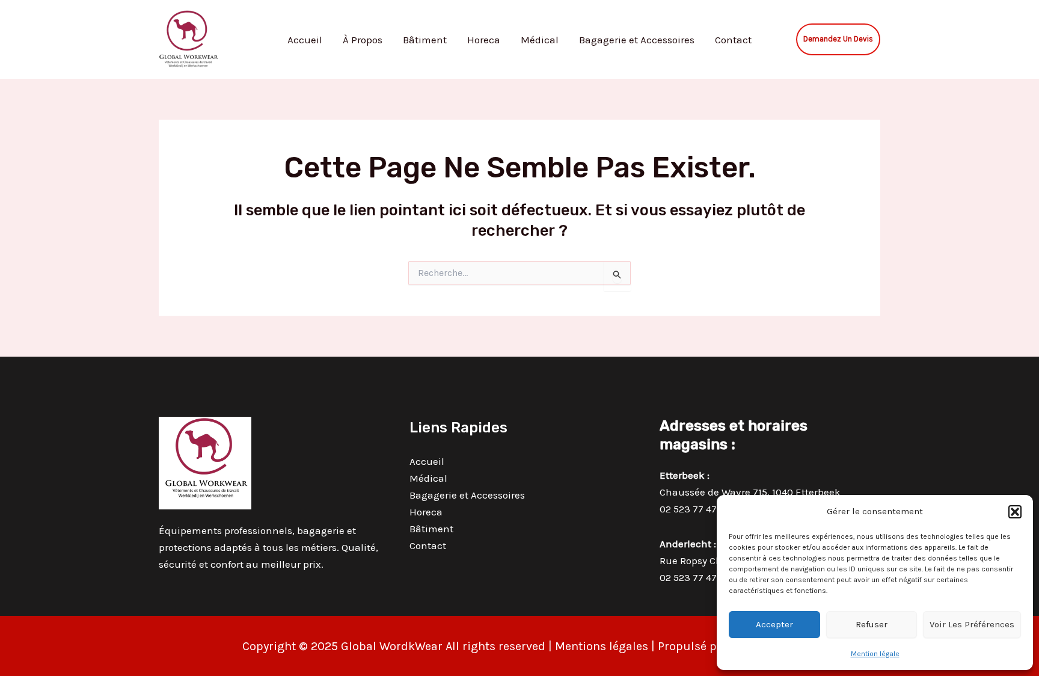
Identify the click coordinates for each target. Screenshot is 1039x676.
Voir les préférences (972, 624)
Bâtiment (425, 40)
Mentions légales (601, 646)
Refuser (871, 624)
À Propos (362, 40)
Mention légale (875, 654)
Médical (540, 40)
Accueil (304, 40)
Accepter (774, 624)
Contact (733, 40)
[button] (1015, 512)
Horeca (483, 40)
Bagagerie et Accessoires (636, 40)
